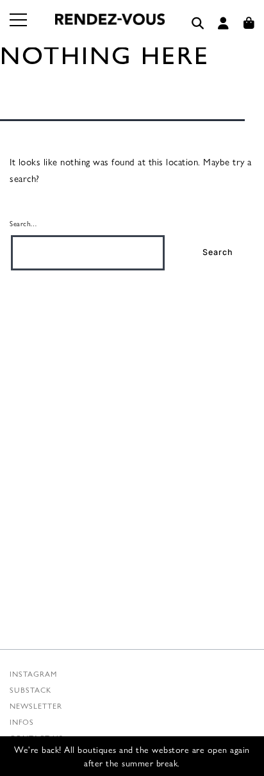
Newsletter (36, 705)
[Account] (223, 23)
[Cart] (249, 23)
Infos (22, 721)
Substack (30, 689)
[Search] (198, 23)
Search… (24, 223)
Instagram (33, 673)
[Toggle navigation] (19, 27)
